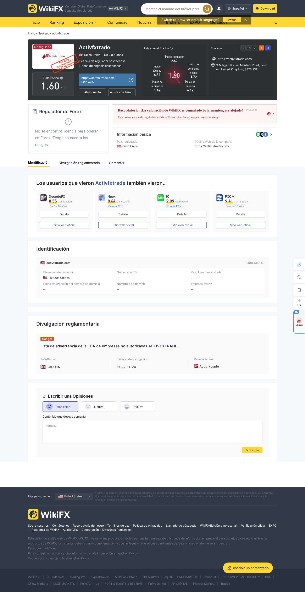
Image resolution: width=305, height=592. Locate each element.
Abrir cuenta (92, 92)
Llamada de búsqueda (181, 525)
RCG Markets (55, 577)
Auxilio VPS (70, 529)
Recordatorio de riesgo (88, 525)
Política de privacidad (147, 525)
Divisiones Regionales (116, 529)
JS (97, 583)
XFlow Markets (38, 583)
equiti (168, 577)
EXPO (273, 525)
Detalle (64, 214)
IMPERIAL (34, 577)
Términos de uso (118, 525)
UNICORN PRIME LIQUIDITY (240, 577)
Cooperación (90, 529)
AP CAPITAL (179, 583)
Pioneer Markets (204, 583)
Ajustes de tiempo (122, 92)
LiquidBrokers (100, 577)
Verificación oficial (253, 525)
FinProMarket (157, 583)
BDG (268, 577)
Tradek (225, 583)
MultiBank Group (126, 577)
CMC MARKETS (187, 577)
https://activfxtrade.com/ (212, 146)
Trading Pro (77, 577)
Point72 (85, 583)
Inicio (31, 33)
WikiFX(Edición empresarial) (219, 525)
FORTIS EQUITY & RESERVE (124, 583)
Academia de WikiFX (45, 529)
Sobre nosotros (38, 525)
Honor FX (210, 577)
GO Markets (151, 577)
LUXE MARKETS (64, 583)
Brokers (43, 33)
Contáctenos (60, 525)
